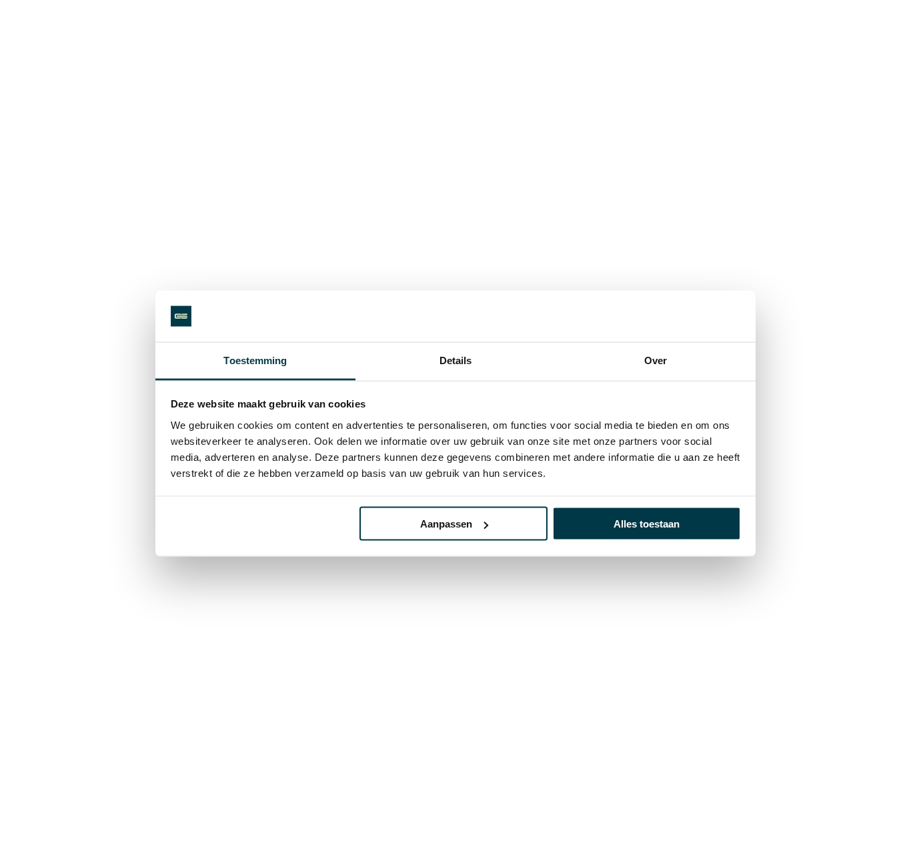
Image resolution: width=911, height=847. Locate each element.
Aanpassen (446, 524)
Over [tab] (655, 359)
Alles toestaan (647, 524)
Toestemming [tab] (255, 359)
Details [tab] (455, 359)
